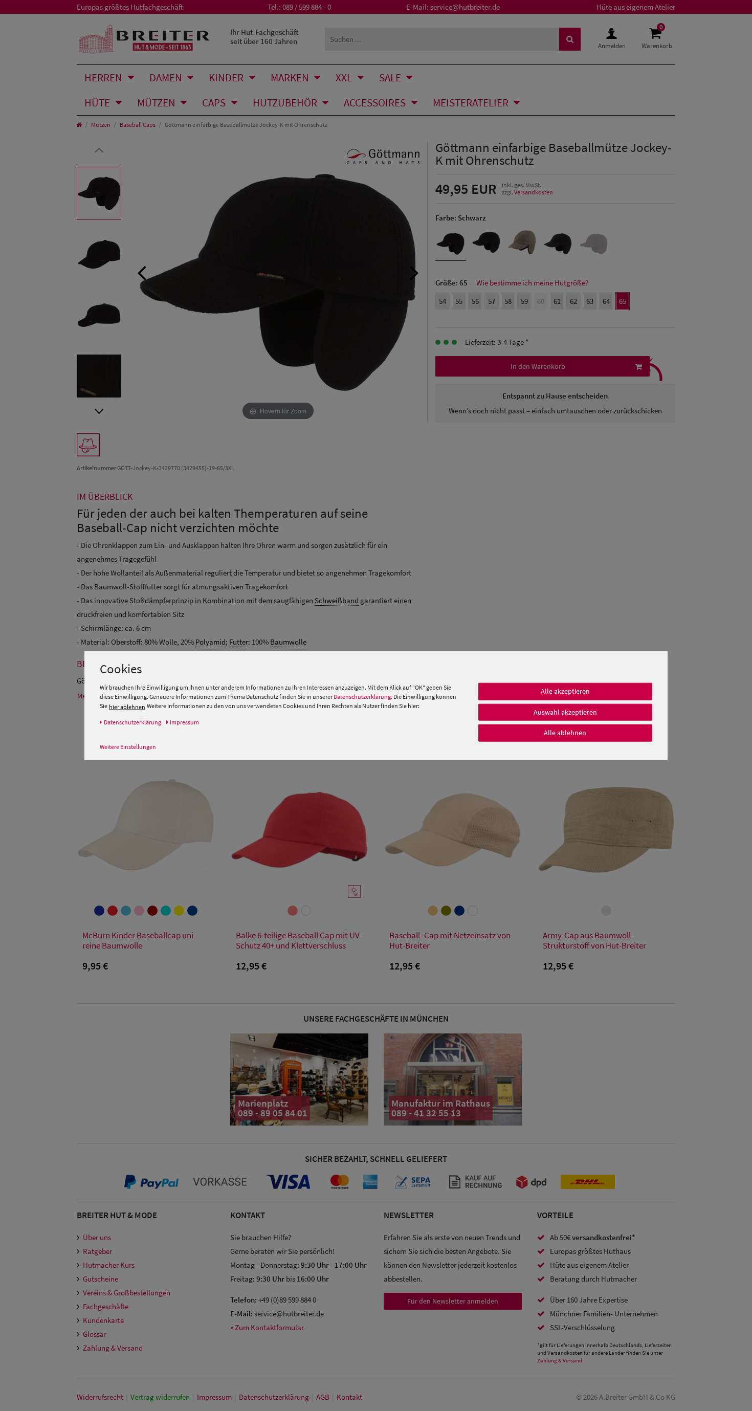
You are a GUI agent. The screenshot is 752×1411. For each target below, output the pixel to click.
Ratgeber (97, 1251)
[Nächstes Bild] (414, 271)
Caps (214, 102)
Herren (103, 77)
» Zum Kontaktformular (267, 1327)
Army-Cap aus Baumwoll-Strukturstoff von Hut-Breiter (594, 940)
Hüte (97, 102)
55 (458, 301)
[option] (99, 193)
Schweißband (337, 600)
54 (442, 301)
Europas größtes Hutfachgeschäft (130, 7)
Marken (290, 77)
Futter (238, 642)
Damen (165, 77)
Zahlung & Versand (113, 1348)
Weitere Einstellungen (128, 747)
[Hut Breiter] (144, 39)
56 (475, 301)
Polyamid (210, 642)
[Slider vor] (99, 411)
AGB (322, 1397)
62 (573, 301)
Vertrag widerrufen (160, 1397)
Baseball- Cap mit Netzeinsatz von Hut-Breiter (450, 940)
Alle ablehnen (565, 732)
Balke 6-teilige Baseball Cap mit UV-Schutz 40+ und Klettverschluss (299, 940)
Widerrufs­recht (100, 1397)
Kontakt (349, 1397)
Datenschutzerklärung (362, 696)
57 (491, 301)
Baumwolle (288, 642)
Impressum (214, 1397)
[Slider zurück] (99, 149)
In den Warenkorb (538, 366)
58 (508, 301)
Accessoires (375, 102)
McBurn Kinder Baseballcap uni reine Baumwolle (137, 940)
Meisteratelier (470, 102)
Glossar (94, 1334)
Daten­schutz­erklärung (274, 1397)
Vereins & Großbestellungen (126, 1292)
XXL (344, 77)
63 (589, 301)
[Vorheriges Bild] (141, 271)
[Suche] (570, 39)
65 (622, 301)
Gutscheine (100, 1279)
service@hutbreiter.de (465, 7)
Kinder (226, 77)
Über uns (97, 1237)
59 (524, 301)
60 (540, 301)
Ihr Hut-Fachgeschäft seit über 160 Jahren (264, 36)
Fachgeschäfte (105, 1306)
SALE (390, 77)
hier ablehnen (127, 707)
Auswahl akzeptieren (565, 712)
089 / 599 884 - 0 (306, 7)
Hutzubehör (285, 102)
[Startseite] (79, 124)
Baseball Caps (138, 124)
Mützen (156, 102)
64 (606, 301)
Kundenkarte (103, 1320)
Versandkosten (533, 192)
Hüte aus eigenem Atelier (635, 7)
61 (557, 301)
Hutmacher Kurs (109, 1265)
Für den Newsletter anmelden (452, 1301)
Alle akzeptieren (565, 691)
